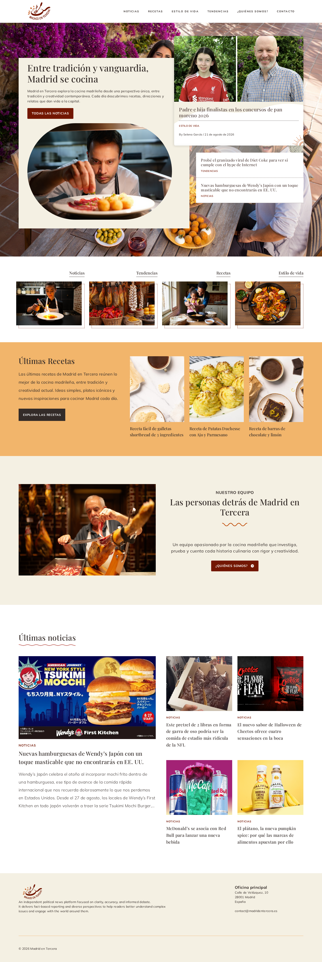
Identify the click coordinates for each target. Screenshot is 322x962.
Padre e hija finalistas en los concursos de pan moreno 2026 (230, 112)
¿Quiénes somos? (252, 11)
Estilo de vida (185, 11)
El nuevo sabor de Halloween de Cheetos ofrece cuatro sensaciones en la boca (269, 731)
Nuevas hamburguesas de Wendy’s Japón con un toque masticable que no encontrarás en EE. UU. (249, 187)
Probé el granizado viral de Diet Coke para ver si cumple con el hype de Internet (244, 162)
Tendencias (218, 11)
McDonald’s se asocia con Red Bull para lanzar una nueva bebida (196, 834)
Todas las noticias (50, 113)
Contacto (286, 11)
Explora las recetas (42, 415)
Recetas (155, 11)
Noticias (131, 11)
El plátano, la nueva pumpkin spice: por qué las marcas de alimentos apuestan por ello (266, 834)
